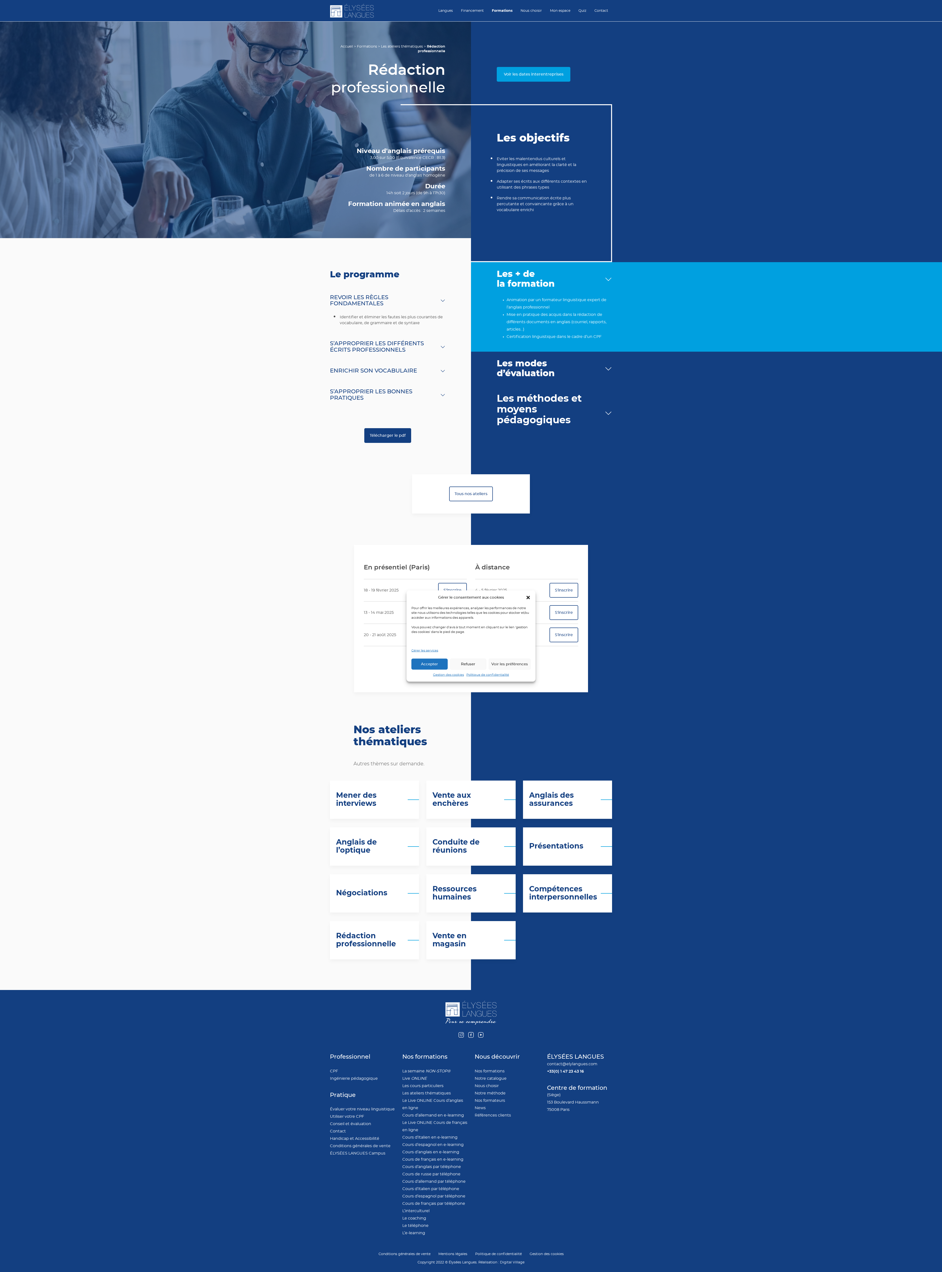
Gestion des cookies (448, 675)
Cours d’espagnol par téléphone (433, 1196)
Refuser (468, 664)
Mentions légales (452, 1254)
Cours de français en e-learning (432, 1159)
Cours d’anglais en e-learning (430, 1152)
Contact (601, 11)
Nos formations (490, 1071)
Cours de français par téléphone (433, 1204)
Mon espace (560, 11)
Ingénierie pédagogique (354, 1078)
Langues (445, 11)
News (480, 1108)
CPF (334, 1071)
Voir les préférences (509, 664)
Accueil (346, 46)
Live (414, 1078)
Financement (472, 11)
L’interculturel (416, 1211)
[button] (528, 597)
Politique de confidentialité (487, 675)
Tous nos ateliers (471, 494)
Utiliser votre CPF (347, 1116)
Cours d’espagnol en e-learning (433, 1145)
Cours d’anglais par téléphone (431, 1167)
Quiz (582, 11)
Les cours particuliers (423, 1086)
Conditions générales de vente (360, 1146)
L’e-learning (413, 1233)
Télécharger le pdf (388, 435)
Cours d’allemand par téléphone (434, 1181)
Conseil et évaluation (350, 1124)
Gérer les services (424, 650)
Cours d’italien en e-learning (430, 1137)
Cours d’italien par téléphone (430, 1189)
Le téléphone (415, 1226)
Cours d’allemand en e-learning (433, 1115)
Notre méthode (490, 1093)
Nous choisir (531, 11)
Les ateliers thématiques (402, 46)
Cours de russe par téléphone (431, 1174)
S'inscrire (564, 590)
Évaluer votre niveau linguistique (362, 1109)
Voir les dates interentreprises (533, 74)
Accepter (429, 664)
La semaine (426, 1071)
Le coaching (414, 1218)
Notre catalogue (491, 1078)
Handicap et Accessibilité (354, 1139)
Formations (502, 11)
